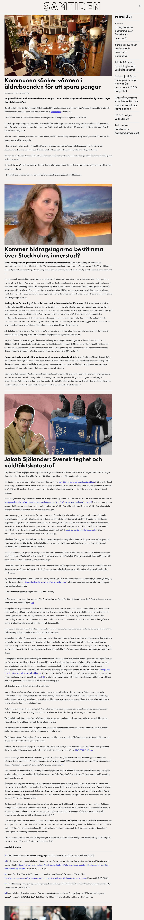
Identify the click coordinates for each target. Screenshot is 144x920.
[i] (96, 482)
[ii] (90, 502)
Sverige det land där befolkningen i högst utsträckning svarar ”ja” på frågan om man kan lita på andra (46, 502)
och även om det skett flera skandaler (81, 530)
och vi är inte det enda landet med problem (76, 482)
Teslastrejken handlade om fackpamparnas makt (127, 129)
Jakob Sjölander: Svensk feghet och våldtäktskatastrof (53, 462)
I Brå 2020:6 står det (84, 750)
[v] (62, 764)
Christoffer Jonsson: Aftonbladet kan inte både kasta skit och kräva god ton (126, 103)
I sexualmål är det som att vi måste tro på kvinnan (45, 582)
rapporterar (56, 111)
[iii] (32, 602)
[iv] (42, 677)
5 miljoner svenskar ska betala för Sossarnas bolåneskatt (126, 50)
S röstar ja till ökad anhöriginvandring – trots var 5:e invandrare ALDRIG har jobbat (126, 83)
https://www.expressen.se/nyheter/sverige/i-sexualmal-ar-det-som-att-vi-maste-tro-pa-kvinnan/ (45, 878)
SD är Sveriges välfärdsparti (123, 117)
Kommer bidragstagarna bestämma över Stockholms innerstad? (53, 252)
